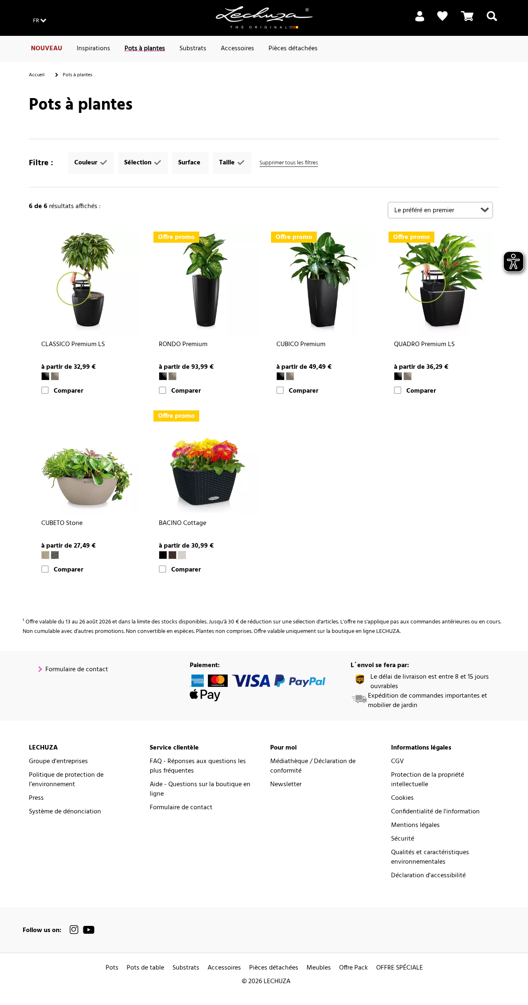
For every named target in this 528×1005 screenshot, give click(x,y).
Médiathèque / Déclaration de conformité (313, 766)
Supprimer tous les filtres (288, 163)
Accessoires (237, 48)
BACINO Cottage (182, 523)
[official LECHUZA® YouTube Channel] (88, 930)
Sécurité (402, 839)
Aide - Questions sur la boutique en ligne (200, 789)
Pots (112, 968)
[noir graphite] (55, 555)
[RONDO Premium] (205, 283)
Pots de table (145, 968)
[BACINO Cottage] (205, 462)
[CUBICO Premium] (322, 283)
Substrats (192, 48)
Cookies (402, 798)
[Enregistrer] (419, 21)
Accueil (37, 75)
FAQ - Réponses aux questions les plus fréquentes (198, 766)
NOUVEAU (46, 48)
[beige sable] (45, 555)
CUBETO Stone (61, 523)
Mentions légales (415, 825)
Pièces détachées (293, 48)
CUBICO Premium (300, 344)
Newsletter (286, 784)
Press (36, 798)
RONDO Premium (183, 344)
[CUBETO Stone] (87, 462)
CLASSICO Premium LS (73, 344)
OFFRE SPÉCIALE (399, 968)
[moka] (172, 555)
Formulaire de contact (76, 670)
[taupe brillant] (55, 376)
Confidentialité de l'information (435, 812)
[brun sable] (182, 555)
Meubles (318, 968)
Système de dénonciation (65, 812)
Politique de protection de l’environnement (66, 780)
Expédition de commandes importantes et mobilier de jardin (427, 700)
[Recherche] (492, 21)
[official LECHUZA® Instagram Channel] (74, 930)
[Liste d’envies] (442, 16)
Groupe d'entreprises (58, 761)
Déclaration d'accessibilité (428, 876)
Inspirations (93, 48)
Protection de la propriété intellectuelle (427, 780)
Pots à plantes (145, 48)
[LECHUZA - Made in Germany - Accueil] (264, 17)
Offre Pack (353, 968)
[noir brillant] (45, 376)
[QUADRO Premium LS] (440, 283)
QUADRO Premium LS (424, 344)
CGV (397, 761)
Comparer (68, 391)
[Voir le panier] (467, 21)
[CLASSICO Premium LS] (87, 283)
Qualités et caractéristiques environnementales (430, 857)
